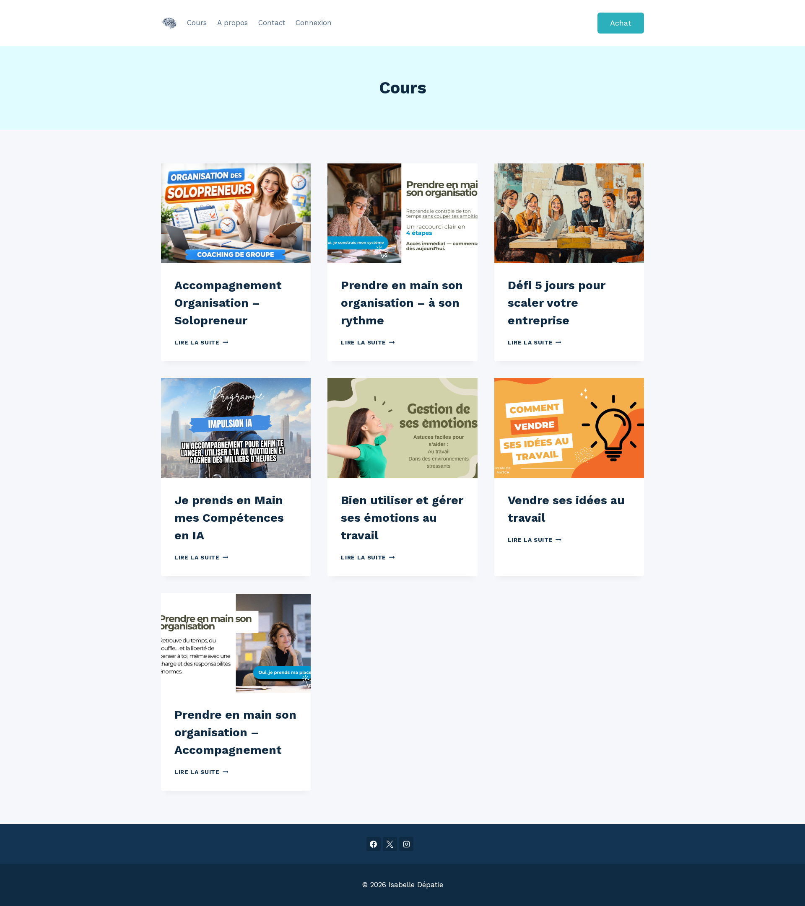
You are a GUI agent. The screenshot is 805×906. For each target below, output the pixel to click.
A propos (232, 22)
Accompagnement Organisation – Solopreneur (228, 302)
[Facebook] (373, 844)
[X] (390, 844)
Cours (197, 22)
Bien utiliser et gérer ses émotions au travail (402, 517)
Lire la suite (201, 342)
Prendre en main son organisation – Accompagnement (235, 732)
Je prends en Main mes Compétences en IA (229, 517)
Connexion (314, 22)
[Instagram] (406, 844)
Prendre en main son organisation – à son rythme (402, 302)
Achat (620, 22)
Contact (272, 22)
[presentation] (236, 213)
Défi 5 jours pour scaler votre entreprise (556, 302)
